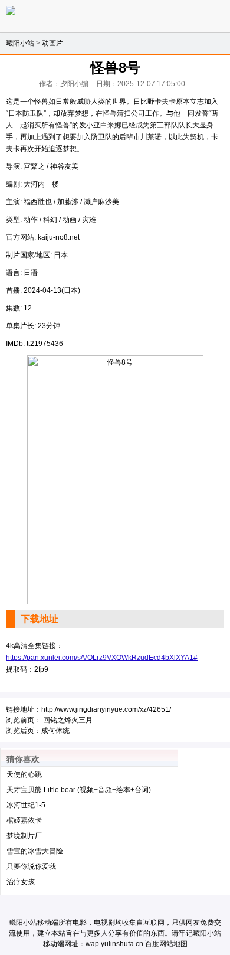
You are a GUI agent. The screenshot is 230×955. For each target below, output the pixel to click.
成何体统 (55, 731)
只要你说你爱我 (31, 866)
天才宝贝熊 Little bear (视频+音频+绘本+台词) (78, 790)
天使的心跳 (24, 774)
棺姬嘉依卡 (24, 820)
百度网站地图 (166, 944)
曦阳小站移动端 (33, 922)
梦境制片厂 (24, 836)
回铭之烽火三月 (68, 720)
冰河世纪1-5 (25, 805)
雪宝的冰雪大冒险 (34, 851)
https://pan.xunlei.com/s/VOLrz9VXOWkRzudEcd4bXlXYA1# (102, 657)
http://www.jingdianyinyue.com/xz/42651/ (106, 709)
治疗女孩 (20, 882)
